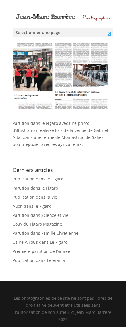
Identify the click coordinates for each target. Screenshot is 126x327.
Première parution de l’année (41, 251)
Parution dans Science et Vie (40, 215)
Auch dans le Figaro (32, 206)
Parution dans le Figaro (35, 188)
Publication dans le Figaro (38, 179)
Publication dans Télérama (39, 260)
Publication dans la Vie (35, 197)
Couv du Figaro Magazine (37, 224)
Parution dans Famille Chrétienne (46, 233)
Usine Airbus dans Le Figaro (40, 242)
